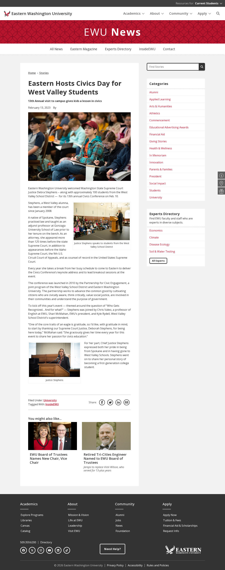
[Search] (218, 13)
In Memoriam (157, 155)
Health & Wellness (160, 148)
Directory (46, 542)
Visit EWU (74, 531)
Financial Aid (157, 134)
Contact (169, 49)
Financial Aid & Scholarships (180, 525)
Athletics (154, 113)
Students (155, 190)
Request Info (171, 531)
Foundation (123, 531)
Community (178, 13)
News (119, 525)
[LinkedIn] (58, 550)
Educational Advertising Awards (169, 127)
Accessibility (135, 565)
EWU (112, 32)
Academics (132, 13)
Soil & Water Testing (162, 251)
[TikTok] (66, 550)
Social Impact (157, 183)
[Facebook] (23, 550)
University (50, 400)
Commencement (159, 120)
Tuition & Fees (172, 520)
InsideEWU (147, 49)
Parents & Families (160, 169)
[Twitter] (32, 550)
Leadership (75, 525)
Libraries (26, 520)
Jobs (118, 520)
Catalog (25, 531)
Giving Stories (158, 141)
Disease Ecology (159, 244)
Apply (202, 13)
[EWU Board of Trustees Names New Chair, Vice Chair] (52, 436)
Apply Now (170, 515)
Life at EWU (75, 520)
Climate (154, 237)
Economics (156, 230)
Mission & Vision (78, 515)
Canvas (25, 525)
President (155, 176)
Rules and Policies (158, 565)
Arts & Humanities (160, 106)
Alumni (153, 92)
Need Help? (112, 549)
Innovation (156, 162)
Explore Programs (32, 515)
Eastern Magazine (83, 49)
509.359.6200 (28, 542)
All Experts (158, 260)
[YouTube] (49, 550)
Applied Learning (160, 99)
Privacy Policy (115, 565)
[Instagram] (40, 550)
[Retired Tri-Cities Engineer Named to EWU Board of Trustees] (106, 436)
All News (56, 49)
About (155, 13)
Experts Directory (118, 49)
